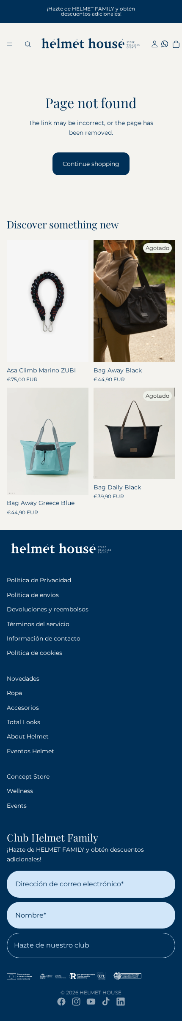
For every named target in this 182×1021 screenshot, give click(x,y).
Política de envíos (33, 595)
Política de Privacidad (39, 580)
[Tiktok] (106, 1002)
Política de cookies (34, 653)
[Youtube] (91, 1002)
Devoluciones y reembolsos (47, 609)
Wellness (20, 791)
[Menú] (9, 44)
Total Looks (23, 722)
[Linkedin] (121, 1002)
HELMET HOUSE (100, 992)
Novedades (23, 678)
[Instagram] (76, 1002)
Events (17, 805)
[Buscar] (28, 44)
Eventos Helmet (30, 751)
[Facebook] (61, 1002)
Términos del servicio (38, 624)
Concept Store (28, 776)
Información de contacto (43, 638)
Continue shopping (91, 164)
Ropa (14, 693)
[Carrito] (176, 44)
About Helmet (28, 736)
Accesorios (23, 707)
